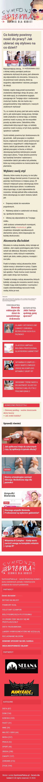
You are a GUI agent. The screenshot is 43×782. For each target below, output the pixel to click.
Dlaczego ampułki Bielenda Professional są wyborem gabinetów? (27, 348)
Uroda (6, 439)
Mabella (19, 596)
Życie (4, 766)
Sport (5, 747)
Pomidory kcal (9, 605)
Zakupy (5, 756)
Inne (5, 533)
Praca (8, 62)
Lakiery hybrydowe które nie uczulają (21, 631)
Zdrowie (7, 470)
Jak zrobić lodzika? (13, 416)
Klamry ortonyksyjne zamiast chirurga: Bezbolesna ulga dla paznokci (18, 480)
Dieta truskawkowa (11, 627)
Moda (15, 62)
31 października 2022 (31, 68)
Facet (5, 723)
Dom (4, 713)
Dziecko (6, 718)
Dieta (4, 709)
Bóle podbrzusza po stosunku (17, 614)
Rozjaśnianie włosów (12, 636)
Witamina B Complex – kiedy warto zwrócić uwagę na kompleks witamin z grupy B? (22, 543)
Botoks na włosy (10, 600)
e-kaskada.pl (21, 227)
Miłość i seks (8, 732)
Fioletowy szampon (11, 610)
